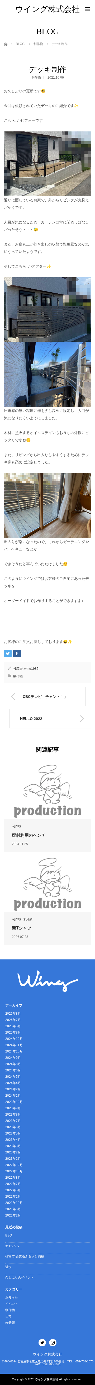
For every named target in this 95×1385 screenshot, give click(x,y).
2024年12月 (14, 1039)
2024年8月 (13, 1064)
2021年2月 (13, 1215)
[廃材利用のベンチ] (47, 791)
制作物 (36, 77)
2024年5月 (13, 1077)
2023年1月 (13, 1159)
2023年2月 (13, 1152)
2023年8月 (13, 1114)
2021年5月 (13, 1209)
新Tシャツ (21, 928)
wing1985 (31, 669)
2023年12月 (14, 1102)
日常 (8, 1316)
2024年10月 (14, 1051)
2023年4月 (13, 1140)
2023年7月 (13, 1121)
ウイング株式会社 (47, 9)
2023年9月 (13, 1108)
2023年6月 (13, 1127)
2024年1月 (13, 1095)
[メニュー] (87, 9)
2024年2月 (13, 1089)
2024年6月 (13, 1070)
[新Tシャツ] (47, 884)
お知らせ (11, 1297)
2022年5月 (13, 1190)
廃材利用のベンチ (29, 835)
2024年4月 (13, 1083)
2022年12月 (14, 1165)
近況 (8, 1267)
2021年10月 (14, 1203)
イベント (11, 1304)
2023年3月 (13, 1146)
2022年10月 (14, 1171)
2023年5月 (13, 1133)
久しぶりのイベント (19, 1277)
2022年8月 (13, 1177)
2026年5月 (13, 1026)
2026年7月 (13, 1020)
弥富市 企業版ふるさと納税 (24, 1256)
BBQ (8, 1235)
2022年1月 (13, 1196)
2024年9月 (13, 1058)
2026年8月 (13, 1013)
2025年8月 (13, 1032)
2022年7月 (13, 1184)
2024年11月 (14, 1045)
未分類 (27, 919)
